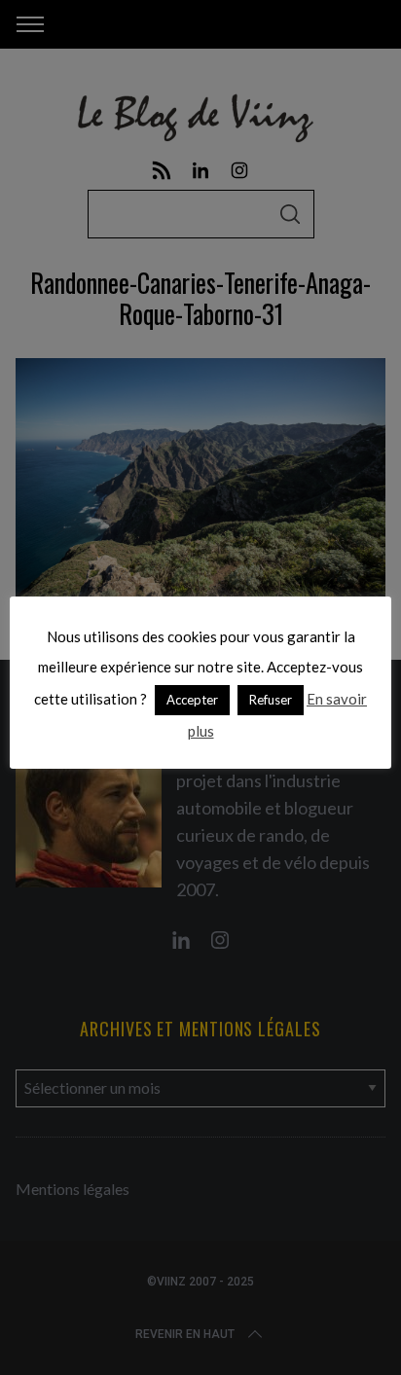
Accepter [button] (192, 699)
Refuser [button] (270, 699)
